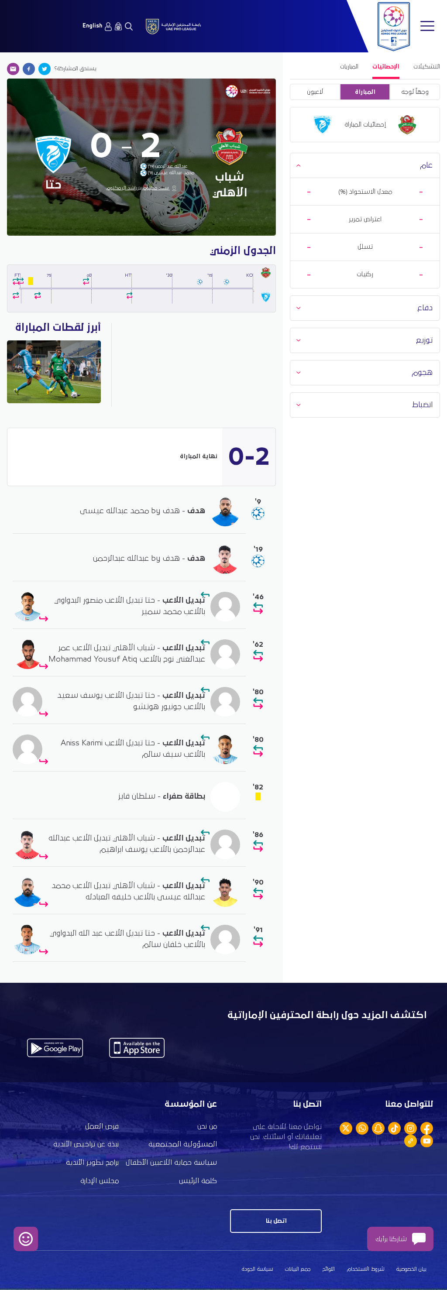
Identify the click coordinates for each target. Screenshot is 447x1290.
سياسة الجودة (257, 1269)
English (92, 26)
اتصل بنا (276, 1221)
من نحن (207, 1126)
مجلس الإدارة (99, 1181)
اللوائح (329, 1269)
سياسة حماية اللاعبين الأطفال (171, 1163)
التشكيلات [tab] (426, 66)
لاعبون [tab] (315, 92)
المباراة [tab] (365, 92)
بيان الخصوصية (411, 1269)
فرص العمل (102, 1126)
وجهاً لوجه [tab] (415, 92)
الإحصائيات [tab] (385, 66)
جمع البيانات (297, 1269)
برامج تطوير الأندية (92, 1163)
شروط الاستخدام (365, 1269)
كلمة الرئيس (198, 1181)
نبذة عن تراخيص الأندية (86, 1144)
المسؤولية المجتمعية (182, 1144)
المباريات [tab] (349, 66)
